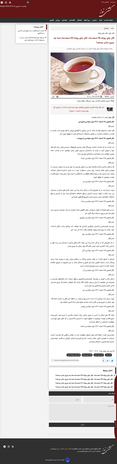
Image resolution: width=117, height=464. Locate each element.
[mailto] (56, 96)
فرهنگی (79, 20)
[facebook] (103, 361)
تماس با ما (105, 2)
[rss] (10, 3)
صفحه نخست (108, 20)
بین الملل (87, 20)
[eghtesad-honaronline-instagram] (9, 447)
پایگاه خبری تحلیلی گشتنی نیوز (102, 101)
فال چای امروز (98, 355)
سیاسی (94, 20)
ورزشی (58, 20)
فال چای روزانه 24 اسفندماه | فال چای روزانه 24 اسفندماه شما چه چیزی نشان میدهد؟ (84, 375)
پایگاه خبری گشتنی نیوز (64, 449)
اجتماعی (65, 20)
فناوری (52, 20)
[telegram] (4, 447)
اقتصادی (72, 20)
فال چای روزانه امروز (73, 355)
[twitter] (108, 361)
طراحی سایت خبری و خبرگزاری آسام (54, 460)
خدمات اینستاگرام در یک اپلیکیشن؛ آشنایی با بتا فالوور (31, 32)
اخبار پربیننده (38, 27)
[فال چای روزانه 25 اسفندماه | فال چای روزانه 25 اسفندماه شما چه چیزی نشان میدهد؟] (112, 361)
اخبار (100, 20)
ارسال (82, 425)
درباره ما (113, 2)
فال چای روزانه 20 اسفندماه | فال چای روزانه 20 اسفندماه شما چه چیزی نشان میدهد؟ (84, 387)
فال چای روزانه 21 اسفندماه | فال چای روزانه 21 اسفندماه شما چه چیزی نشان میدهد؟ (84, 383)
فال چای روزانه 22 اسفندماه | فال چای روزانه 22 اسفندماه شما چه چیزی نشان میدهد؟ (84, 379)
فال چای (111, 117)
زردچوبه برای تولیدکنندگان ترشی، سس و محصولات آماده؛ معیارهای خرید (32, 38)
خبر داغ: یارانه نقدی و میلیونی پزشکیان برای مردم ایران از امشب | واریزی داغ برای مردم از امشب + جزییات (78, 109)
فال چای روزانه (87, 355)
